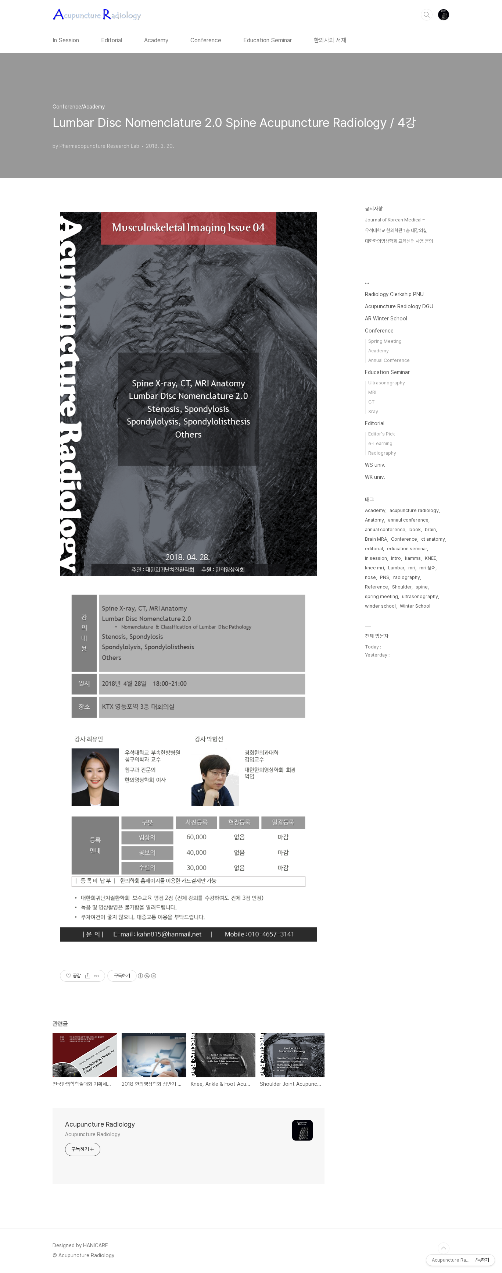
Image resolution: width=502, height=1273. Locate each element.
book (415, 529)
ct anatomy (433, 539)
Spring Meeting (385, 341)
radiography (406, 577)
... (367, 282)
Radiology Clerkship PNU (394, 294)
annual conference (385, 529)
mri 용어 (427, 567)
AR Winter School (386, 318)
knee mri (374, 567)
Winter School (415, 606)
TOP (443, 1248)
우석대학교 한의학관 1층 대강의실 (396, 230)
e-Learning (380, 443)
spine (422, 587)
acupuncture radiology (414, 510)
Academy (156, 40)
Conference (205, 40)
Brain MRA (376, 539)
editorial (374, 548)
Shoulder (402, 587)
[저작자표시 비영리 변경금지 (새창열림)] (147, 976)
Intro (396, 558)
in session (376, 558)
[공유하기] (87, 975)
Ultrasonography (386, 382)
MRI (372, 392)
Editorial (111, 40)
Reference (376, 587)
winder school (380, 606)
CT (371, 402)
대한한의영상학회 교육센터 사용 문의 (399, 241)
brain (430, 529)
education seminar (407, 548)
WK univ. (375, 477)
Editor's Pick (381, 434)
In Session (66, 40)
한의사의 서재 (330, 40)
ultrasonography (420, 596)
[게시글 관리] (96, 975)
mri (411, 567)
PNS (384, 577)
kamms (413, 558)
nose (370, 577)
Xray (373, 411)
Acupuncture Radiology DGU (399, 306)
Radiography (382, 453)
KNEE (430, 558)
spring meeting (381, 596)
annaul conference (408, 520)
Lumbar (396, 567)
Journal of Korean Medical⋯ (395, 220)
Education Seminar (267, 40)
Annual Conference (389, 360)
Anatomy (374, 520)
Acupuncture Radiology (100, 1124)
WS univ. (375, 465)
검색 (426, 14)
